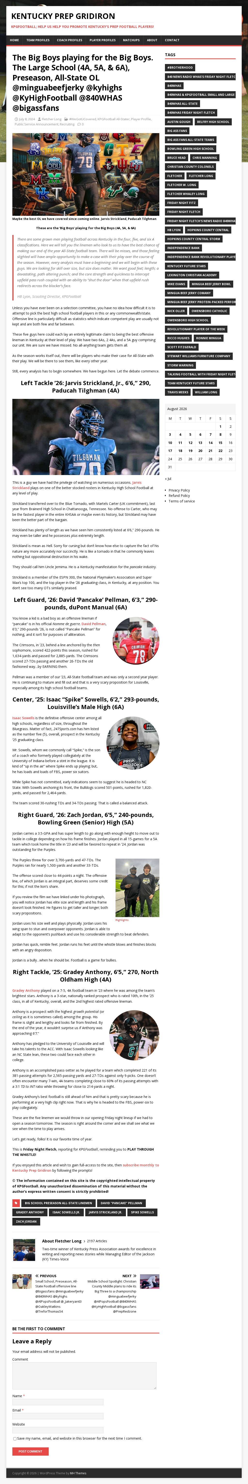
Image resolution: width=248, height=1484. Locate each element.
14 (210, 442)
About (152, 40)
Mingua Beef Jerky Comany (189, 293)
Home (14, 40)
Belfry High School (213, 122)
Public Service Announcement (36, 124)
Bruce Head (176, 158)
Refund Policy (179, 495)
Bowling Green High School (190, 149)
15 (220, 442)
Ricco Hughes (178, 338)
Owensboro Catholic (209, 311)
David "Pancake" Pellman (121, 1203)
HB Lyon (174, 230)
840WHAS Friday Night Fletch (191, 113)
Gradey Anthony (26, 990)
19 (190, 450)
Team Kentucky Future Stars (191, 383)
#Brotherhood (180, 67)
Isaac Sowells (23, 718)
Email (17, 1410)
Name (17, 1396)
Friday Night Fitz (181, 203)
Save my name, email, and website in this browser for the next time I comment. (79, 1438)
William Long (206, 392)
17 (170, 450)
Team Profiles (37, 40)
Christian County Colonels (190, 167)
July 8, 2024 (27, 119)
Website (18, 1424)
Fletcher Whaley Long (186, 194)
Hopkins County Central (208, 230)
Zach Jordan (26, 1221)
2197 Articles (97, 1241)
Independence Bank (183, 248)
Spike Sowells (142, 1212)
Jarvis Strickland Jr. (105, 1212)
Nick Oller (176, 311)
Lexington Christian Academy (192, 275)
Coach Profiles (69, 40)
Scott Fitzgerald (181, 347)
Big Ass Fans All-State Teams (190, 140)
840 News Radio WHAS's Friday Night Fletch (202, 77)
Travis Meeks (177, 392)
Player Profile (141, 119)
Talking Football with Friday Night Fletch (203, 374)
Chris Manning (205, 158)
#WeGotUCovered (82, 119)
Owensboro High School (188, 320)
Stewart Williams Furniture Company (198, 356)
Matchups (131, 40)
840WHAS (174, 86)
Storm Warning (180, 365)
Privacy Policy (179, 490)
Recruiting (67, 124)
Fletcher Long (51, 119)
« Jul (168, 478)
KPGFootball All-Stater (114, 119)
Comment (20, 1359)
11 (180, 442)
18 (180, 450)
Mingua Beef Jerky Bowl (211, 284)
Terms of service (182, 501)
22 (220, 450)
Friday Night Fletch (183, 212)
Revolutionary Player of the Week (196, 329)
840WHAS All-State (182, 104)
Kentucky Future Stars (186, 266)
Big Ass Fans (177, 131)
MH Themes (78, 1473)
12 (190, 442)
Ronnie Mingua (208, 338)
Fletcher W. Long (181, 185)
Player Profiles (103, 40)
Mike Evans (176, 284)
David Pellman (94, 623)
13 (200, 442)
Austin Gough (178, 122)
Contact (172, 40)
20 (200, 450)
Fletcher (174, 176)
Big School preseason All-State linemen (58, 1203)
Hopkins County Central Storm (193, 239)
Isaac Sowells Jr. (66, 1212)
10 (170, 442)
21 (210, 450)
